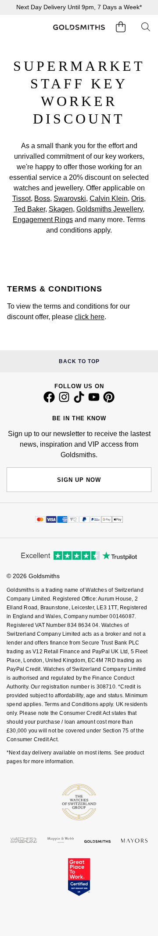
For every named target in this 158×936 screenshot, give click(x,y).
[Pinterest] (108, 400)
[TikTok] (79, 400)
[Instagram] (64, 400)
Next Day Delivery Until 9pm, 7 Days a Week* (79, 7)
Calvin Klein (109, 198)
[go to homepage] (78, 27)
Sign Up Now (79, 480)
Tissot (21, 198)
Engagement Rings (43, 219)
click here (89, 316)
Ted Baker (29, 209)
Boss (42, 198)
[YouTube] (93, 400)
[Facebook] (49, 400)
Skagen (61, 209)
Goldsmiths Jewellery (109, 209)
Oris (137, 198)
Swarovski (70, 198)
